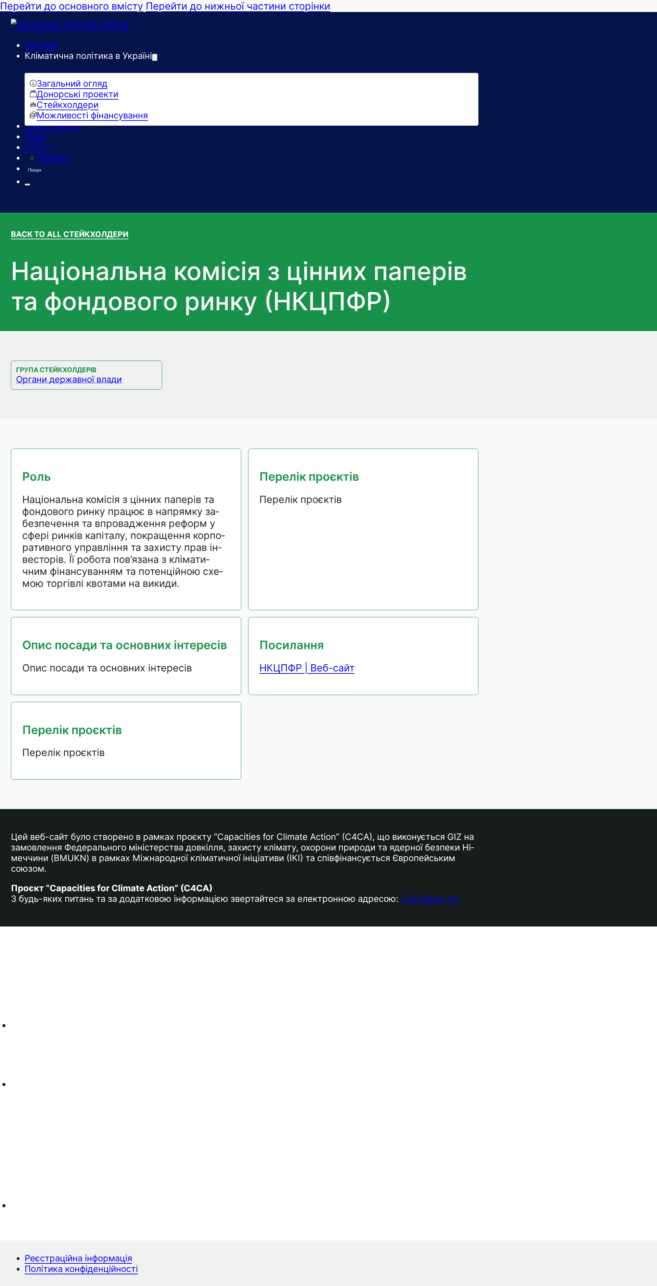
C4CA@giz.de (430, 898)
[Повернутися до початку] (633, 1267)
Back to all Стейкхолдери (69, 234)
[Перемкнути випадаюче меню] (154, 57)
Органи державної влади (69, 379)
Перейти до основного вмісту (71, 6)
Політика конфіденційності (81, 1268)
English (53, 157)
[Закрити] (27, 185)
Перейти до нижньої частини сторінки (238, 6)
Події (35, 136)
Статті (38, 147)
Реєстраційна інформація (78, 1258)
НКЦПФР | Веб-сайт (307, 668)
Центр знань (51, 126)
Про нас (42, 45)
